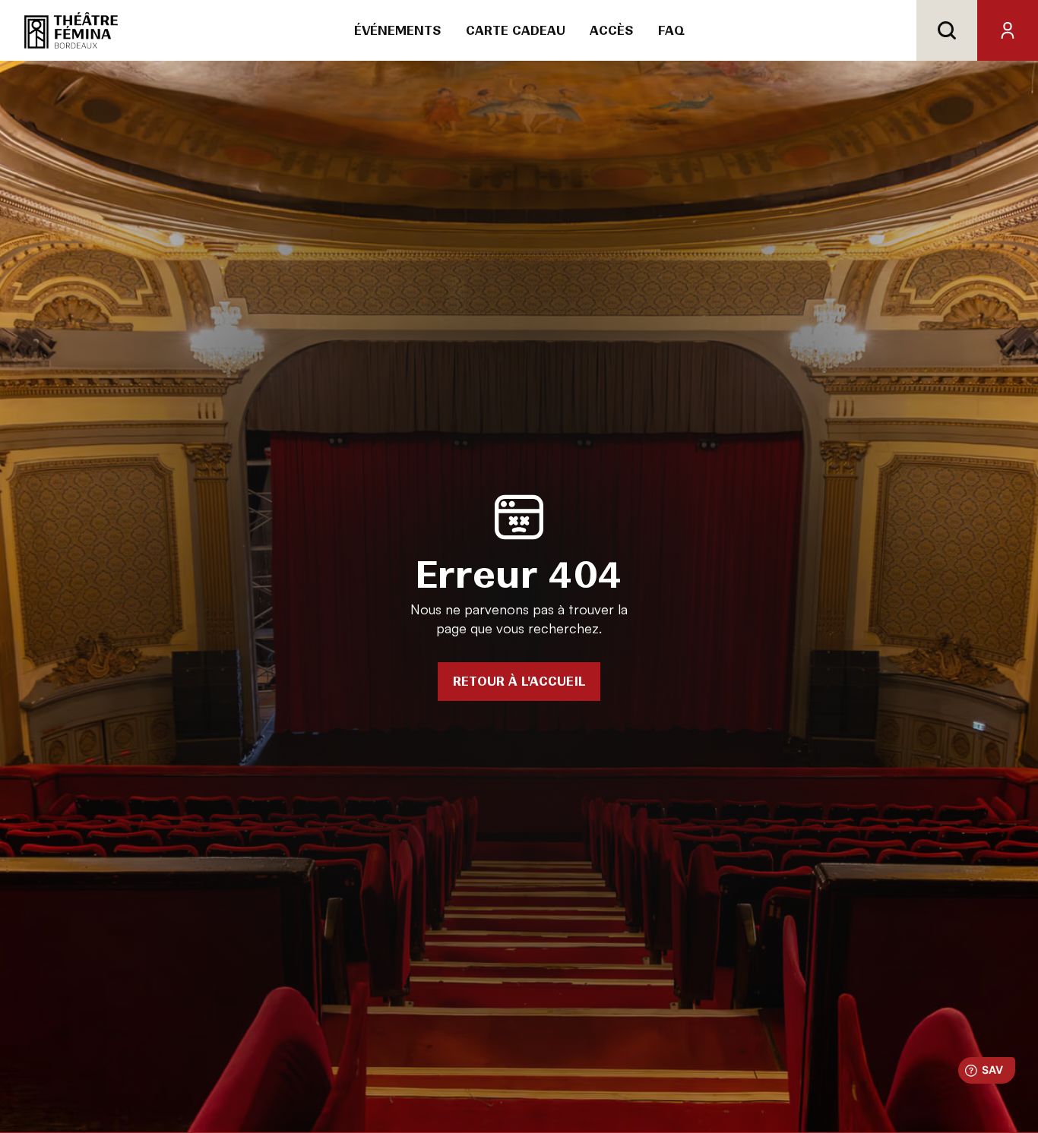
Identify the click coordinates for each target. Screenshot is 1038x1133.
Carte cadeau (515, 30)
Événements (397, 30)
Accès (612, 30)
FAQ (671, 30)
